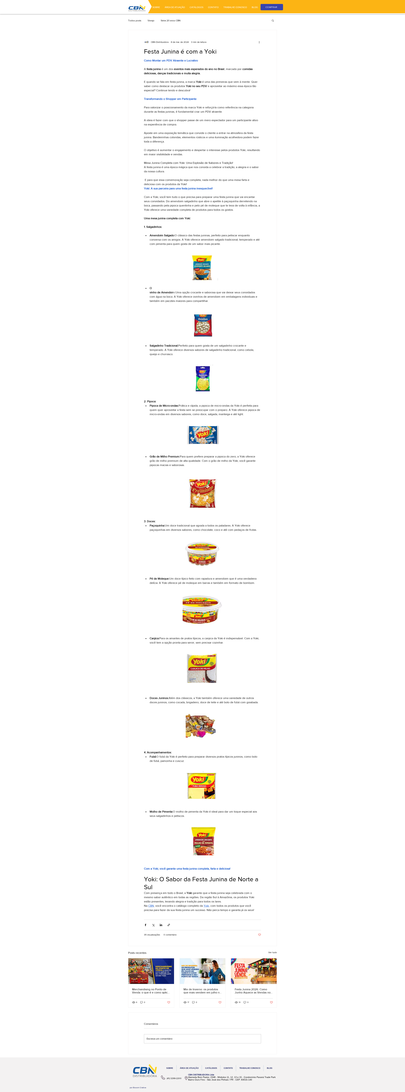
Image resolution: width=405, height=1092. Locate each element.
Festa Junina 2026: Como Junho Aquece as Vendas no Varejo (253, 991)
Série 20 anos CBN (171, 20)
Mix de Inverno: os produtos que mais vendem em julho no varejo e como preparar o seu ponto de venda (202, 991)
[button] (272, 20)
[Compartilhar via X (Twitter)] (153, 924)
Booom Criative (139, 1087)
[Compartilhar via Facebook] (145, 924)
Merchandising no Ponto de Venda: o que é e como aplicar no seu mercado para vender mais (151, 991)
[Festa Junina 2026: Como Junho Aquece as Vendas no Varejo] (254, 971)
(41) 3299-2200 (174, 1078)
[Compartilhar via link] (168, 924)
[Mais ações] (259, 42)
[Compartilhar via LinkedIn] (160, 924)
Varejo (151, 20)
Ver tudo (272, 952)
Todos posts (134, 20)
